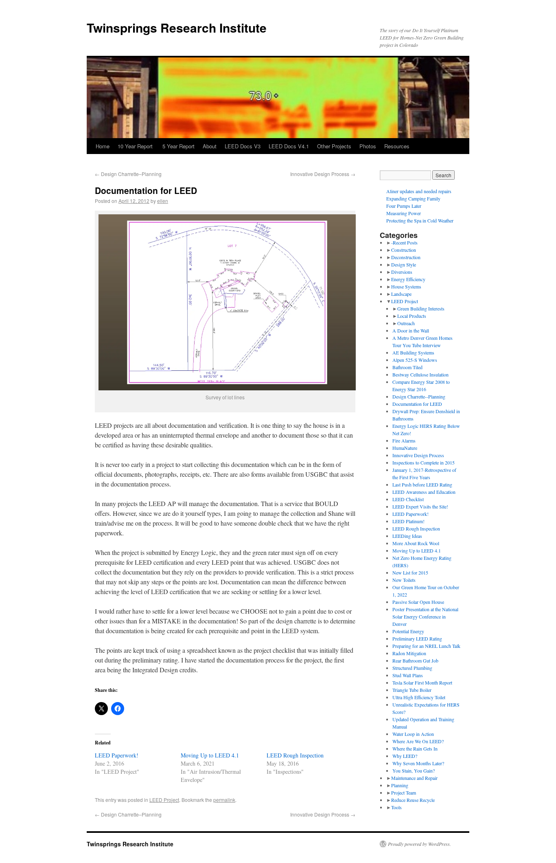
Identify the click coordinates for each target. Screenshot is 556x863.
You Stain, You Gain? (413, 770)
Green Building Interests (420, 308)
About (210, 146)
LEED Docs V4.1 (289, 146)
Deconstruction (405, 257)
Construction (403, 250)
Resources (396, 146)
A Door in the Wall (410, 330)
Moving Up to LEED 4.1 (210, 755)
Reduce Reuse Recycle (413, 800)
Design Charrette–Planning (128, 173)
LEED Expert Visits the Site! (420, 506)
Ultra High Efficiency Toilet (418, 697)
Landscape (401, 294)
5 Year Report (178, 146)
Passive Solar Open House (418, 602)
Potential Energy (408, 631)
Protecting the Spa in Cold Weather (419, 220)
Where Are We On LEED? (418, 741)
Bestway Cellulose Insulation (420, 374)
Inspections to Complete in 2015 (423, 462)
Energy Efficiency (408, 279)
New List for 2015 (410, 572)
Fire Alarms (404, 440)
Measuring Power (403, 213)
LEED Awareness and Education (423, 492)
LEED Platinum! (408, 521)
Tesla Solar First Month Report (422, 682)
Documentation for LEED (417, 404)
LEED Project (164, 799)
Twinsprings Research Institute (177, 27)
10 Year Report (136, 146)
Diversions (401, 272)
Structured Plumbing (412, 668)
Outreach (406, 323)
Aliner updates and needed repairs (418, 191)
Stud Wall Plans (407, 675)
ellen (162, 200)
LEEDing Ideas (407, 536)
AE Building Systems (413, 352)
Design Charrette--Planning (418, 396)
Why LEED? (404, 756)
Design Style (403, 264)
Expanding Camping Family (413, 198)
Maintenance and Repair (414, 778)
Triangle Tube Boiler (411, 690)
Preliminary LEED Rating (417, 638)
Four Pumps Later (403, 206)
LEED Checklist (408, 499)
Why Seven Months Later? (418, 763)
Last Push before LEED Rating (422, 484)
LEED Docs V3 (242, 146)
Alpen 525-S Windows (414, 360)
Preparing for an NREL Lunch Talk (426, 646)
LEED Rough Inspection (295, 755)
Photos (367, 146)
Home (102, 146)
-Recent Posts (404, 242)
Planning (399, 785)
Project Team (403, 792)
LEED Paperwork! (116, 755)
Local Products (411, 316)
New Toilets (404, 580)
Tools (396, 807)
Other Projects (334, 146)
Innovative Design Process (322, 173)
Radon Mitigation (409, 653)
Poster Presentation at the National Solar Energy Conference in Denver (425, 616)
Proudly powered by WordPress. (419, 844)
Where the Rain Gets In (415, 748)
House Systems (406, 286)
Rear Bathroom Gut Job (415, 660)
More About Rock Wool (415, 543)
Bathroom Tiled (407, 367)
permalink (224, 799)
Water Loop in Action (413, 734)
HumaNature (404, 448)
